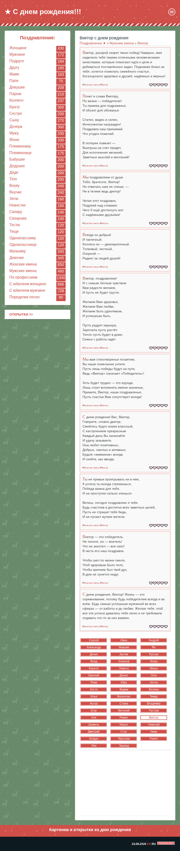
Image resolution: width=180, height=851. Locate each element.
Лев (93, 745)
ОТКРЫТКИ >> (21, 314)
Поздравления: (37, 37)
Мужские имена (23, 271)
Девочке (16, 258)
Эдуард (124, 745)
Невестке (17, 205)
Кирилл (94, 668)
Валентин (123, 696)
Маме (14, 74)
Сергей (94, 640)
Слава (124, 703)
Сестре (15, 113)
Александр (94, 647)
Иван (123, 640)
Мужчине (17, 54)
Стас (123, 731)
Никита (124, 668)
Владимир (154, 703)
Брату (14, 107)
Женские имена (23, 264)
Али (93, 717)
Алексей (123, 661)
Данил (124, 675)
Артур (94, 703)
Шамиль (93, 724)
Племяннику (20, 146)
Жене (14, 140)
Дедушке (17, 166)
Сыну (14, 120)
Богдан (93, 738)
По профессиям (23, 277)
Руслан (154, 654)
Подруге (16, 61)
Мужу (14, 133)
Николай (154, 724)
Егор (94, 710)
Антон (154, 682)
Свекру (15, 212)
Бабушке (17, 159)
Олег (154, 675)
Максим (124, 647)
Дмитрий (94, 731)
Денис (94, 654)
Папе (14, 81)
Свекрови (17, 218)
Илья (93, 696)
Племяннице (20, 153)
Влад (93, 661)
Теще (14, 231)
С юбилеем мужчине (27, 290)
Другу (14, 68)
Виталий (124, 710)
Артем (124, 654)
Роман (124, 717)
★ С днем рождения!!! (43, 11)
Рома (93, 682)
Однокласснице (23, 245)
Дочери (15, 127)
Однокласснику (22, 238)
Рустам (154, 710)
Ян (154, 647)
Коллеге (16, 100)
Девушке (17, 87)
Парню (15, 94)
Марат (124, 724)
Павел (154, 738)
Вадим (124, 689)
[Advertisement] (37, 353)
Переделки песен (24, 297)
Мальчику (17, 251)
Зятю (13, 199)
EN (149, 844)
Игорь (154, 661)
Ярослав (124, 738)
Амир (153, 731)
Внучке (15, 192)
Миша (154, 668)
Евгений (93, 675)
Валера (154, 689)
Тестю (14, 225)
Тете (13, 179)
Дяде (13, 172)
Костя (94, 689)
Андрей (154, 640)
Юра (124, 682)
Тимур (154, 696)
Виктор (104, 85)
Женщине (17, 48)
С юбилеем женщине (27, 284)
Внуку (14, 186)
